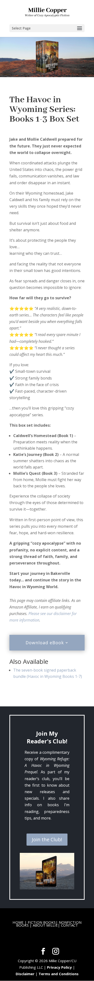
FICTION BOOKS (42, 922)
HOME (18, 922)
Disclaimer (25, 973)
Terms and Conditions (59, 973)
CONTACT (69, 925)
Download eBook (45, 642)
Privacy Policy (59, 967)
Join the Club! (47, 839)
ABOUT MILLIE (45, 925)
